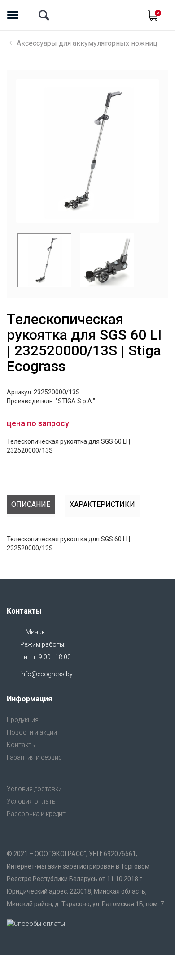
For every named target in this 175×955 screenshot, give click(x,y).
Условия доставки (34, 788)
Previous (11, 260)
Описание (30, 504)
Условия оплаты (32, 801)
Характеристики (102, 504)
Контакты (21, 744)
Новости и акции (32, 732)
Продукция (23, 719)
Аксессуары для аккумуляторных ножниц (87, 43)
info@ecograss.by (46, 674)
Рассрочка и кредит (36, 813)
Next (144, 151)
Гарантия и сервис (34, 757)
